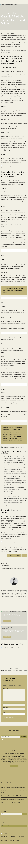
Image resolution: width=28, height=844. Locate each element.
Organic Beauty (6, 613)
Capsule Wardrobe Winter (19, 568)
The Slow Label (11, 328)
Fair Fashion (11, 9)
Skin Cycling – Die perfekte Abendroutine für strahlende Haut (12, 799)
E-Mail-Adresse (6, 707)
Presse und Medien (8, 838)
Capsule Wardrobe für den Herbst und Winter (11, 567)
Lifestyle (16, 668)
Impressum (4, 836)
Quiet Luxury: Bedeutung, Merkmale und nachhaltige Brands (14, 670)
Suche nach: (3, 811)
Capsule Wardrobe (4, 9)
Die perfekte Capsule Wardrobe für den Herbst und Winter (12, 795)
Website (4, 712)
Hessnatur (5, 246)
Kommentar (5, 688)
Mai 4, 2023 (16, 672)
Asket (18, 328)
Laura (10, 27)
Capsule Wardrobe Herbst (8, 568)
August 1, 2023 (5, 618)
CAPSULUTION (9, 520)
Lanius (24, 244)
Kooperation (21, 836)
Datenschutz (12, 836)
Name (4, 702)
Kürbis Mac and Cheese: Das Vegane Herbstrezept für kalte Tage (13, 787)
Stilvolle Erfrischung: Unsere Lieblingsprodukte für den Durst (12, 802)
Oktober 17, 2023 (6, 633)
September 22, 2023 (4, 27)
